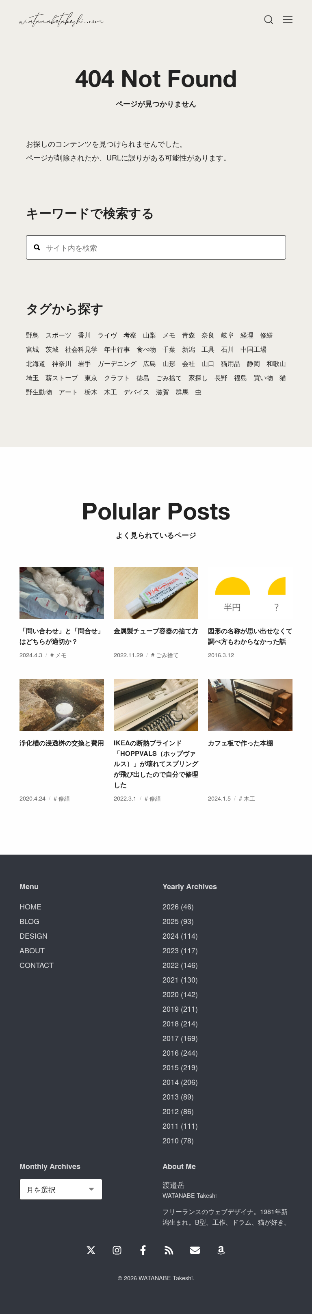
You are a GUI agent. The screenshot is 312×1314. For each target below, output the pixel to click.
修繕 (266, 335)
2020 (170, 994)
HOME (30, 906)
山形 (169, 363)
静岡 (253, 363)
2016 (170, 1052)
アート (68, 391)
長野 (221, 377)
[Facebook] (143, 1250)
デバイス (137, 391)
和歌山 (276, 363)
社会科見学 (81, 349)
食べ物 (146, 349)
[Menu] (268, 19)
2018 (170, 1023)
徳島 (143, 377)
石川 (227, 349)
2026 (170, 906)
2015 (170, 1067)
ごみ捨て (169, 377)
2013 (170, 1096)
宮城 (32, 349)
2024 (170, 935)
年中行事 (117, 349)
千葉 (169, 349)
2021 (170, 979)
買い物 (263, 377)
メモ (169, 335)
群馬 (182, 391)
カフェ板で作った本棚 (240, 742)
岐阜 (227, 335)
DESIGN (34, 935)
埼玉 (32, 377)
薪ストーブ (62, 377)
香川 (84, 335)
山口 (208, 363)
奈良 (208, 335)
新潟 (188, 349)
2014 (170, 1081)
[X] (91, 1250)
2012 (170, 1111)
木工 (110, 391)
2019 (170, 1008)
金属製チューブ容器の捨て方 (156, 630)
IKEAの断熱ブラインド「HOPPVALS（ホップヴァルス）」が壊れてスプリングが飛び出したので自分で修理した (156, 764)
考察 (130, 335)
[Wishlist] (221, 1250)
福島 (240, 377)
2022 (170, 964)
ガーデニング (117, 363)
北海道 (36, 363)
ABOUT (32, 950)
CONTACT (37, 964)
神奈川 (62, 363)
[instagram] (117, 1250)
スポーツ (59, 335)
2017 (170, 1038)
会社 (188, 363)
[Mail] (195, 1250)
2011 (170, 1125)
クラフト (117, 377)
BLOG (29, 921)
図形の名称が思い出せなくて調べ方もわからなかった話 (250, 636)
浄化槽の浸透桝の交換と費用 (62, 742)
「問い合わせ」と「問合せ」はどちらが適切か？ (62, 636)
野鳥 (32, 335)
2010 (170, 1140)
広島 (149, 363)
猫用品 (230, 363)
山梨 (149, 335)
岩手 (84, 363)
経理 (247, 335)
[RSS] (169, 1250)
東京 (91, 377)
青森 (188, 335)
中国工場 (253, 349)
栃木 (91, 391)
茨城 (52, 349)
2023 (170, 950)
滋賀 (162, 391)
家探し (198, 377)
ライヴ (107, 335)
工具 (208, 349)
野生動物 (39, 391)
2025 (170, 921)
